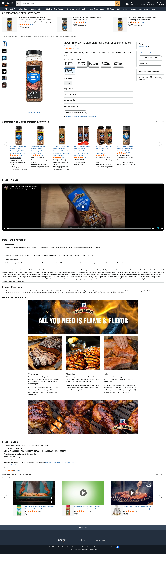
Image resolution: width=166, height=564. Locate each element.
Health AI (12, 9)
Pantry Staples (23, 36)
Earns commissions (31, 186)
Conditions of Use (54, 547)
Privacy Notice (66, 547)
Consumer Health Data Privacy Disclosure (85, 547)
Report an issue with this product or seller (81, 116)
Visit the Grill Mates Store (73, 46)
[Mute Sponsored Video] (52, 502)
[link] (20, 27)
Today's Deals (93, 9)
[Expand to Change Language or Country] (128, 4)
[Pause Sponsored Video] (52, 498)
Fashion (125, 9)
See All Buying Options (150, 57)
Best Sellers (47, 9)
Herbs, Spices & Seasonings (38, 36)
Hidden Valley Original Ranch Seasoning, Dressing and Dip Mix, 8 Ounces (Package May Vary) (39, 508)
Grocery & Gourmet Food (9, 36)
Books (102, 9)
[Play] (4, 228)
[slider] (79, 228)
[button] (4, 9)
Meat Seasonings (17, 465)
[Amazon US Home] (62, 541)
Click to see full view (34, 112)
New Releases (59, 9)
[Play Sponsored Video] (83, 493)
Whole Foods (80, 9)
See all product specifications (75, 112)
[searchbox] (68, 3)
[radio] (4, 44)
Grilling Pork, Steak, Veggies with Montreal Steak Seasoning (31, 189)
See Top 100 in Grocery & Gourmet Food (59, 462)
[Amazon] (7, 3)
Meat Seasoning (72, 36)
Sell (118, 9)
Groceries (70, 9)
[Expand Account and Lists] (144, 4)
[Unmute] (162, 228)
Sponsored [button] (5, 477)
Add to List (143, 64)
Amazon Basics (35, 9)
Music (140, 9)
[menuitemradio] (158, 228)
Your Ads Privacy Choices (108, 547)
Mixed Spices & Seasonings (57, 36)
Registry (133, 9)
